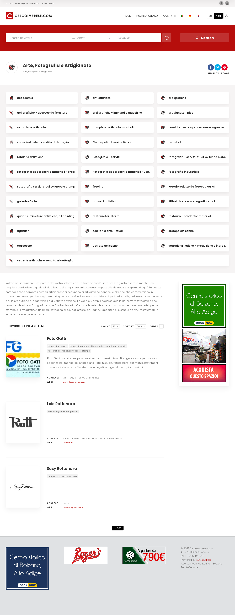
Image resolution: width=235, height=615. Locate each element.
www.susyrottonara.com (75, 507)
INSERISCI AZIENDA (147, 16)
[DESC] (161, 326)
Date (139, 326)
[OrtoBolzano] (204, 362)
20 (114, 326)
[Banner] (204, 381)
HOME (127, 16)
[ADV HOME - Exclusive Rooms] (204, 326)
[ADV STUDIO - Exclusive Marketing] (144, 563)
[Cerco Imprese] (29, 16)
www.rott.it (69, 442)
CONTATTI (169, 16)
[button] (226, 16)
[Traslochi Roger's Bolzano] (85, 563)
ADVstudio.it (203, 559)
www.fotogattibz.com (74, 382)
